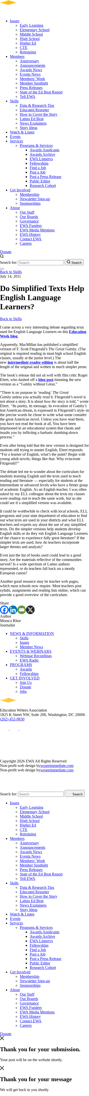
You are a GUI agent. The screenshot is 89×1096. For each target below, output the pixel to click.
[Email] (21, 609)
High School (30, 39)
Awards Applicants (44, 150)
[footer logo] (22, 706)
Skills (14, 101)
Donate (5, 252)
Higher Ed (28, 43)
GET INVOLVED (25, 678)
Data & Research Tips (37, 105)
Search (76, 263)
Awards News (31, 70)
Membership (29, 194)
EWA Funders (31, 226)
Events (15, 136)
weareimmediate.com (56, 765)
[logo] (22, 12)
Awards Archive (42, 154)
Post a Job (37, 172)
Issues (14, 21)
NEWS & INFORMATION (32, 633)
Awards (26, 669)
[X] (30, 609)
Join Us (26, 682)
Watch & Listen (22, 132)
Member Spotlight (34, 83)
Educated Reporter (34, 110)
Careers (26, 243)
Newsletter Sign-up (35, 199)
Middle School (31, 34)
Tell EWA (27, 96)
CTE (23, 47)
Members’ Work (32, 79)
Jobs (23, 691)
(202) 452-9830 (12, 719)
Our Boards (29, 217)
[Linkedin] (13, 609)
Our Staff (27, 212)
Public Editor (40, 181)
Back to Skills (11, 272)
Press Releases (31, 88)
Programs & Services (36, 145)
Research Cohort (43, 185)
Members (17, 56)
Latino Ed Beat (32, 119)
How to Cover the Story (38, 114)
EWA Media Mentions (37, 230)
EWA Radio (29, 660)
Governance (29, 221)
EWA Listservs (41, 159)
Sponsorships (30, 203)
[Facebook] (4, 609)
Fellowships (39, 163)
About (15, 208)
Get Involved (20, 190)
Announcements (32, 65)
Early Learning (31, 25)
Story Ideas (28, 128)
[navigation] (2, 268)
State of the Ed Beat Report (41, 92)
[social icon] (5, 729)
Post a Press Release (45, 177)
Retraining (28, 52)
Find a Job (38, 168)
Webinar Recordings (36, 656)
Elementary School (34, 30)
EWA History (30, 234)
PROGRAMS (21, 665)
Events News (30, 74)
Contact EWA (31, 239)
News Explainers (33, 123)
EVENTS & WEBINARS (30, 651)
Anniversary (29, 61)
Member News (31, 647)
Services (16, 141)
